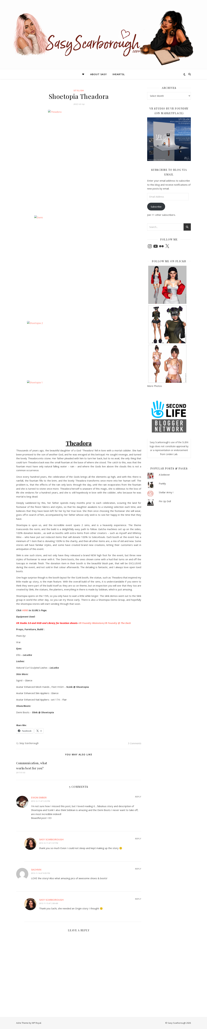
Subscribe (156, 206)
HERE (25, 610)
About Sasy (98, 74)
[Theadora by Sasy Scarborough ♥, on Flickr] (78, 161)
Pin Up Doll (165, 501)
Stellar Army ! (166, 492)
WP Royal (36, 1022)
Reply (138, 796)
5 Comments (134, 743)
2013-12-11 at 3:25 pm (40, 801)
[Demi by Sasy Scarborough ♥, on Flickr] (78, 267)
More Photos (154, 386)
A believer (164, 474)
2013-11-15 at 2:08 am (48, 903)
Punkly (162, 483)
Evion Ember (39, 797)
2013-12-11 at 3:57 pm (48, 843)
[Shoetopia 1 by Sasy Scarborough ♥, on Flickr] (78, 408)
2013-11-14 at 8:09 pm (40, 873)
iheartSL (119, 74)
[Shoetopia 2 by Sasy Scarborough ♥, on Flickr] (78, 349)
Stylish (79, 90)
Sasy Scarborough (29, 743)
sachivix (36, 869)
